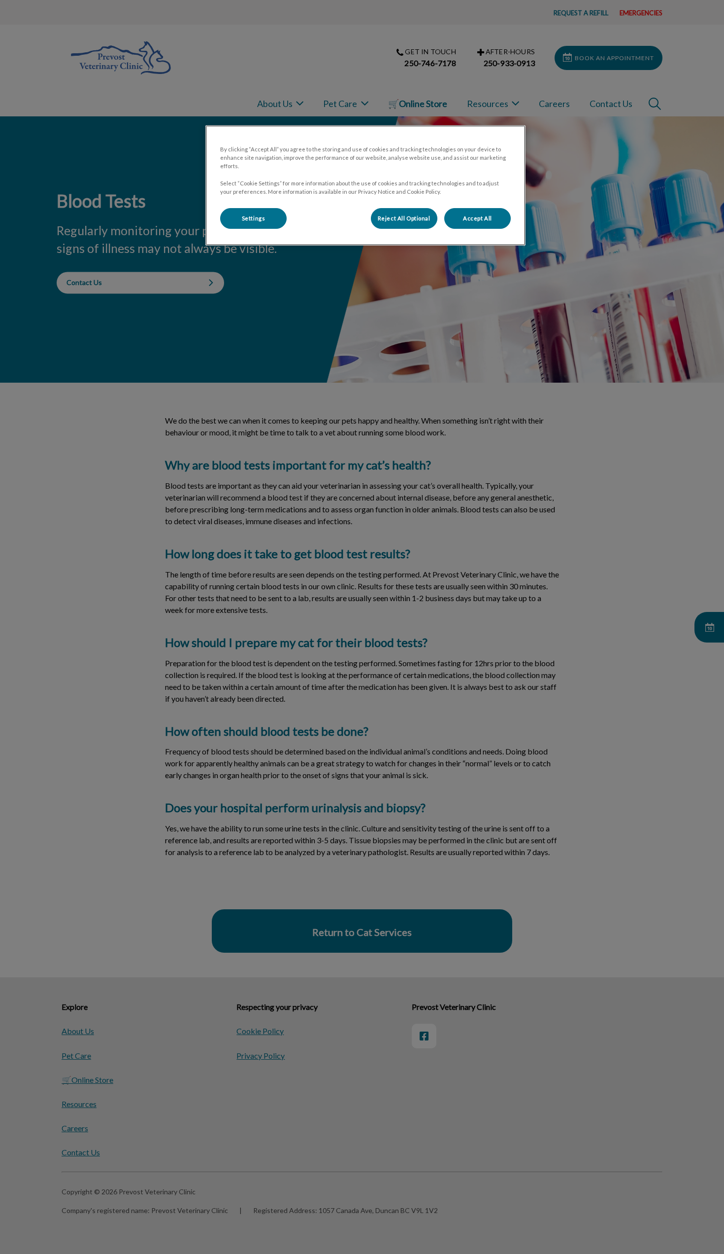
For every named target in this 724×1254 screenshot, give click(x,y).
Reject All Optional (404, 218)
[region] (365, 185)
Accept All (477, 218)
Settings (253, 218)
